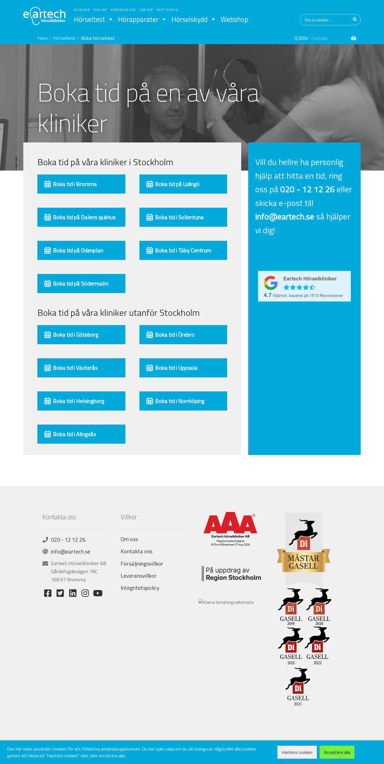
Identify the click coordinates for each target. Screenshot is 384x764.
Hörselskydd (189, 19)
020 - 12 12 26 (68, 539)
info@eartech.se (70, 551)
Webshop (234, 19)
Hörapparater (138, 19)
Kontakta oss (123, 10)
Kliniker (82, 10)
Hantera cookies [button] (297, 752)
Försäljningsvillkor (142, 563)
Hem (42, 38)
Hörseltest (89, 19)
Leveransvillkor (139, 575)
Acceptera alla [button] (337, 752)
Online (100, 10)
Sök (355, 19)
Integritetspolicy (140, 587)
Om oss (146, 10)
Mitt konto (168, 10)
